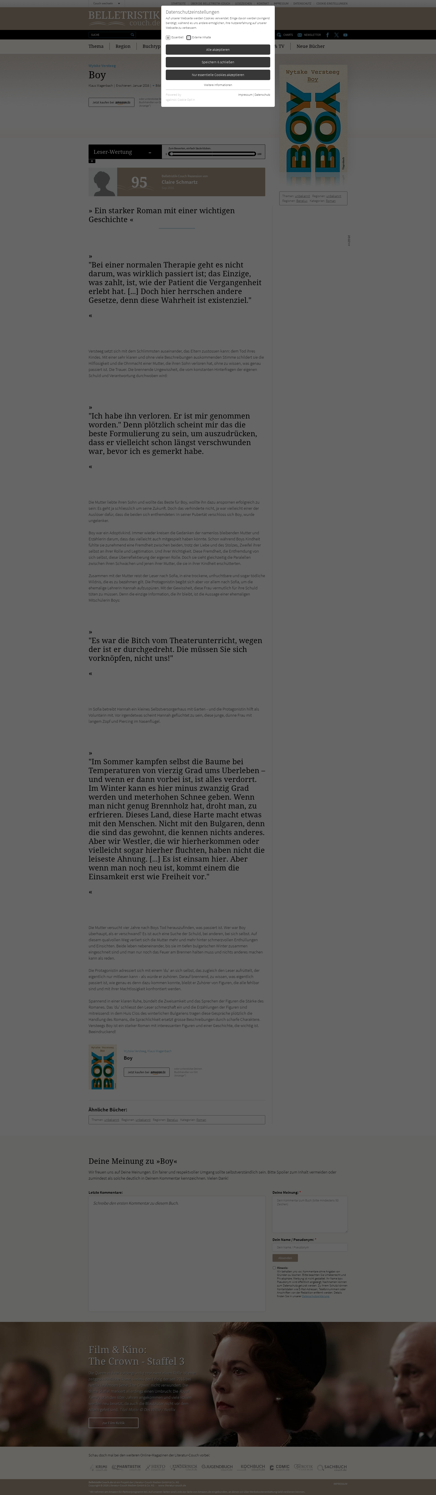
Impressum (245, 95)
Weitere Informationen (218, 85)
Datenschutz (262, 95)
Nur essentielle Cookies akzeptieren (218, 74)
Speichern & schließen (218, 62)
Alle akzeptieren (218, 49)
